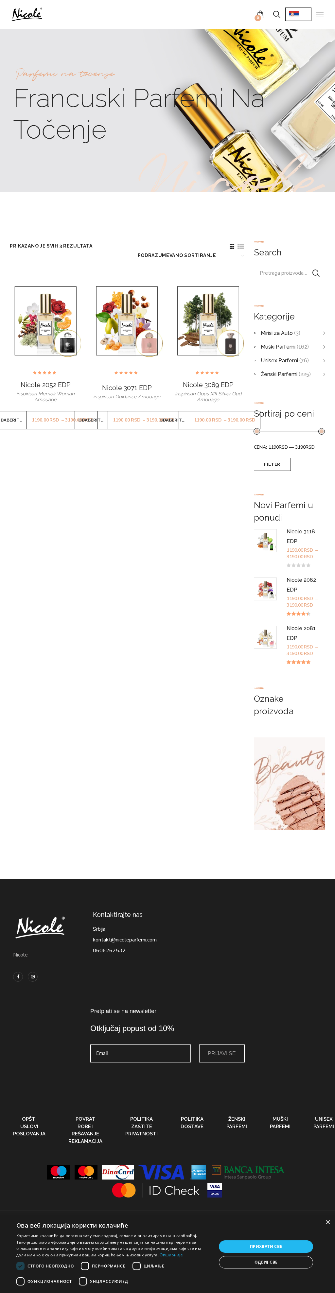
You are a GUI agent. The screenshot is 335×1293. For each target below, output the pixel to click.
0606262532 (109, 950)
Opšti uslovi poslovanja (29, 1126)
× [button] (327, 1222)
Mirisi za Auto (277, 333)
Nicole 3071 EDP (127, 388)
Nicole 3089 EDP (208, 385)
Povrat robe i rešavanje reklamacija (85, 1130)
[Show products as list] (241, 246)
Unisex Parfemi (279, 360)
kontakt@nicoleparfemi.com (125, 939)
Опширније (171, 1255)
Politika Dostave (192, 1122)
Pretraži (316, 273)
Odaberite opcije (93, 420)
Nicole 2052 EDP (46, 385)
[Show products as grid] (232, 246)
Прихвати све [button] (266, 1246)
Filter (272, 464)
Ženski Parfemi (279, 374)
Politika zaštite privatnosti (141, 1126)
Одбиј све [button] (266, 1262)
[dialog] (167, 1254)
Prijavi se (222, 1053)
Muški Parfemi (278, 347)
